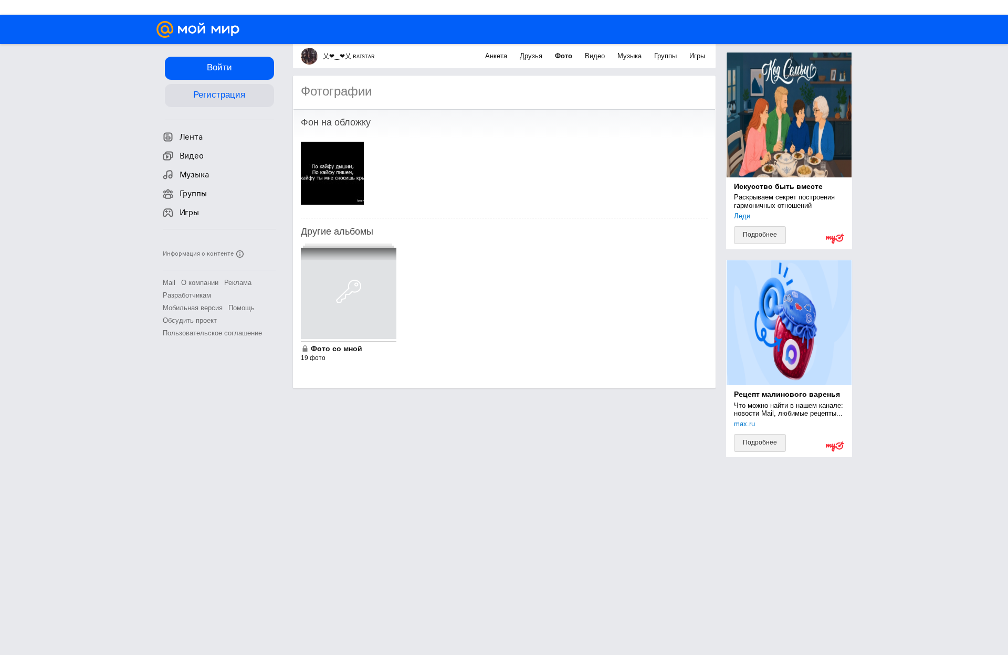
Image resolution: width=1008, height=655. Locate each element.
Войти (219, 67)
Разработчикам (187, 295)
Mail (169, 283)
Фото (564, 56)
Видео (596, 56)
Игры (697, 56)
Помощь (241, 308)
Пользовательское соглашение (212, 333)
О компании (199, 283)
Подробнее (760, 234)
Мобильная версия (193, 308)
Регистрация (219, 95)
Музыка (630, 56)
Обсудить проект (190, 320)
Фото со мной (336, 348)
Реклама (237, 283)
